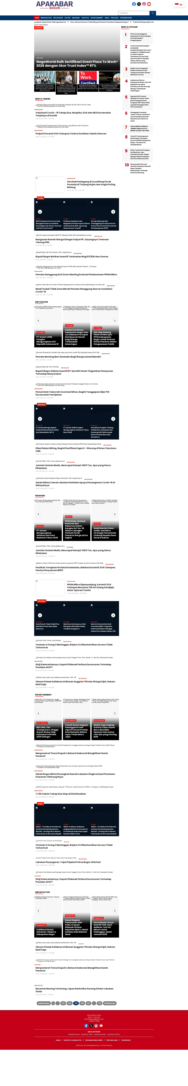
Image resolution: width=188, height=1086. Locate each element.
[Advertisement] (76, 157)
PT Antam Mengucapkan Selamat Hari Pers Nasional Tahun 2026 (47, 534)
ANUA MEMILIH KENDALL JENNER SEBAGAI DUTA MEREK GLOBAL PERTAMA (139, 128)
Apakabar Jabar (87, 1034)
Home (37, 18)
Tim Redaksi (126, 1040)
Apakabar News (74, 1034)
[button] (36, 47)
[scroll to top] (180, 1083)
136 (82, 1003)
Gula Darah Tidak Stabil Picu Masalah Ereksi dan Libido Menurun (47, 626)
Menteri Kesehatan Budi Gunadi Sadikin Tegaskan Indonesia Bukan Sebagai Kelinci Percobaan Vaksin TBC (103, 627)
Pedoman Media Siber (93, 1040)
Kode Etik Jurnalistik (72, 1040)
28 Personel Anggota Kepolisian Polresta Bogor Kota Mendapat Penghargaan (140, 37)
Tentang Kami (111, 1040)
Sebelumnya (43, 1003)
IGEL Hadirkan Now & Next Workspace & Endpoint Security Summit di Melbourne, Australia (70, 62)
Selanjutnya (109, 1003)
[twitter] (139, 5)
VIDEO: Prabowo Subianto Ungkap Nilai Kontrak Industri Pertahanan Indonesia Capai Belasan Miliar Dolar (75, 830)
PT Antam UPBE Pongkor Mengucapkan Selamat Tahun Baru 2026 (76, 430)
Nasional (76, 18)
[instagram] (144, 5)
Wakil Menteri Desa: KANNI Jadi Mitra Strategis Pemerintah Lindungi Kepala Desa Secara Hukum (105, 533)
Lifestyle (85, 18)
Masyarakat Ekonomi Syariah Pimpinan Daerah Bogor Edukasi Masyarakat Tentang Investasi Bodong (140, 168)
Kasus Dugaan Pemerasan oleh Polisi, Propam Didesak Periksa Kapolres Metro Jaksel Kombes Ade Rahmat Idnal (76, 927)
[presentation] (40, 212)
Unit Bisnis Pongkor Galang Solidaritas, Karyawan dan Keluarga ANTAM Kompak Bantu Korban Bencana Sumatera (102, 432)
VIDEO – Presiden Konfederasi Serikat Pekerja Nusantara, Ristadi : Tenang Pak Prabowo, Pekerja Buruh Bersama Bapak (48, 830)
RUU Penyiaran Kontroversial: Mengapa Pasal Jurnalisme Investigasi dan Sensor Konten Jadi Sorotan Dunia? (48, 224)
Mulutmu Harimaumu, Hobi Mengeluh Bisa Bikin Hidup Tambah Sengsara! (74, 626)
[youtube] (149, 5)
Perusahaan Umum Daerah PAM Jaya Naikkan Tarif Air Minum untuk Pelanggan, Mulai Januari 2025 (104, 928)
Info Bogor (58, 18)
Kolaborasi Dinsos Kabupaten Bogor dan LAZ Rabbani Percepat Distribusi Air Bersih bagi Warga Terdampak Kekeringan (76, 337)
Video (107, 18)
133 (63, 1003)
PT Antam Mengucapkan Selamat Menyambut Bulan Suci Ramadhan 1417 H (47, 430)
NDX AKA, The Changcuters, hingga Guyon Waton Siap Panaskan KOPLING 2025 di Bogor (47, 732)
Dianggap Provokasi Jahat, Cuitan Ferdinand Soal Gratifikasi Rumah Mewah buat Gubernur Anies (140, 116)
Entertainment (97, 18)
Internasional (126, 18)
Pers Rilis (114, 18)
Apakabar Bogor (100, 1034)
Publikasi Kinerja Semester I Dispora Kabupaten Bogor (46, 932)
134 (69, 1003)
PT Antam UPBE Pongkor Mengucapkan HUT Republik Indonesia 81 (47, 340)
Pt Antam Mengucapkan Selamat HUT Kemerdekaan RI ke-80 (143, 22)
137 (88, 1003)
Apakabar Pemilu (113, 1034)
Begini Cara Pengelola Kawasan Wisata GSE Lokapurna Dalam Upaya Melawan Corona (140, 71)
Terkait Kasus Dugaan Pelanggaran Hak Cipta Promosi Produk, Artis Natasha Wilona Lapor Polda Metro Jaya (76, 731)
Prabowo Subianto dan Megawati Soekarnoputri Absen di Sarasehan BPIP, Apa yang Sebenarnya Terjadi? (76, 224)
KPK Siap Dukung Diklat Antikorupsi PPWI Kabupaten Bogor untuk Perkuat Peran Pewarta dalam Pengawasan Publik (105, 338)
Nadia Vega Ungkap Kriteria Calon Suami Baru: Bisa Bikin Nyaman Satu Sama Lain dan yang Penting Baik (105, 731)
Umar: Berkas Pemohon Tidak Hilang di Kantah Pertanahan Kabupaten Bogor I (87, 22)
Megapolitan (46, 18)
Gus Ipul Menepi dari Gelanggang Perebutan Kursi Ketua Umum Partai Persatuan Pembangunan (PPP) (103, 224)
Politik (67, 18)
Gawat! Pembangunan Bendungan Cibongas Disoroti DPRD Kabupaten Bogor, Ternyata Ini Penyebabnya (140, 140)
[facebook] (134, 5)
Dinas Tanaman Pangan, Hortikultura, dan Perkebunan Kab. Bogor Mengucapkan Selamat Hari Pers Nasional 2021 (140, 154)
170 (99, 1003)
